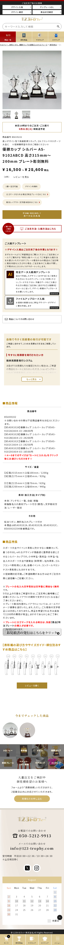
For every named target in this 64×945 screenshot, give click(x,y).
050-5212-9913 (35, 835)
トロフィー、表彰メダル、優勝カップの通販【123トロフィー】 (23, 44)
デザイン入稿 (17, 7)
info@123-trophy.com (32, 848)
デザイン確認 (17, 12)
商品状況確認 (47, 12)
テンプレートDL (47, 7)
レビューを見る (21, 176)
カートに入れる (32, 214)
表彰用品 (53, 44)
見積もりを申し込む (32, 798)
